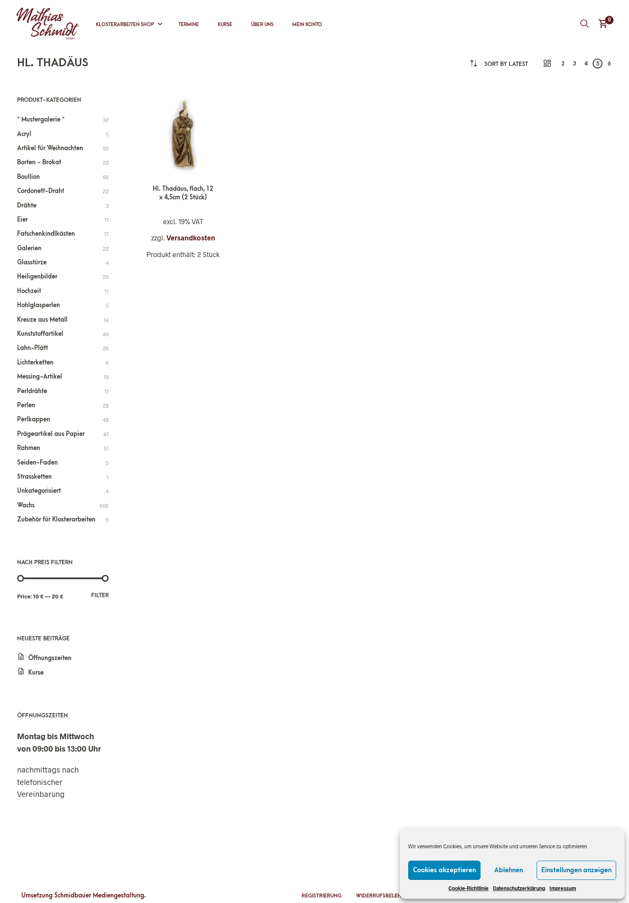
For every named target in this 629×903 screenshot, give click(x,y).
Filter (100, 595)
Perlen (26, 405)
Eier (22, 219)
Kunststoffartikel (40, 334)
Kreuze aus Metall (42, 319)
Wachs (26, 505)
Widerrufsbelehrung (385, 896)
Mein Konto (307, 24)
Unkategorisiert (39, 490)
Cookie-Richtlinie (468, 888)
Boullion (28, 177)
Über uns (262, 24)
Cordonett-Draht (40, 191)
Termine (188, 24)
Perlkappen (33, 419)
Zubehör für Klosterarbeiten (56, 519)
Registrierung (321, 896)
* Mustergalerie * (41, 119)
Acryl (24, 134)
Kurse (225, 24)
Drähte (26, 205)
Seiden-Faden (37, 462)
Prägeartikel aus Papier (51, 434)
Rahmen (28, 448)
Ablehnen (508, 870)
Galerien (29, 248)
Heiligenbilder (37, 276)
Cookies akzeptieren (444, 870)
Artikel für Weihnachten (50, 148)
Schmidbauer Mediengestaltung (99, 895)
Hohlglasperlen (38, 305)
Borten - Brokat (39, 162)
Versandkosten (190, 238)
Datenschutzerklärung (519, 888)
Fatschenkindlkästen (46, 233)
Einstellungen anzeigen (576, 870)
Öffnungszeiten (49, 658)
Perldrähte (32, 391)
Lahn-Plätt (32, 348)
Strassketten (34, 476)
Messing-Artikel (39, 376)
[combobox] (506, 64)
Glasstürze (32, 262)
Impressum (562, 888)
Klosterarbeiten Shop (125, 24)
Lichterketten (35, 362)
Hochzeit (29, 291)
